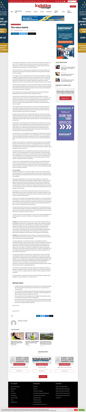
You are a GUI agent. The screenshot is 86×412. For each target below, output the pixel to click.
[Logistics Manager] (43, 6)
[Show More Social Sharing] (37, 34)
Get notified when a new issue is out (40, 404)
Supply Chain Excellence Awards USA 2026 (19, 367)
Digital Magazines (69, 12)
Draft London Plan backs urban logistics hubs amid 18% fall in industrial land (45, 343)
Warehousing (28, 11)
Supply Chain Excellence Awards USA (62, 388)
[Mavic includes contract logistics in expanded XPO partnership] (17, 336)
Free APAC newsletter (37, 402)
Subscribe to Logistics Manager (30, 1)
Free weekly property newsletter (39, 395)
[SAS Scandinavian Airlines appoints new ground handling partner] (58, 80)
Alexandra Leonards (18, 30)
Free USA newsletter (37, 397)
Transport (35, 11)
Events (63, 11)
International (49, 11)
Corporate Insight (56, 12)
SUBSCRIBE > (73, 6)
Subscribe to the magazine (38, 390)
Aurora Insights (14, 395)
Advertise (39, 1)
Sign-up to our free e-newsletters (17, 1)
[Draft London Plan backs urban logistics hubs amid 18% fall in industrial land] (46, 336)
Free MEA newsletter (37, 399)
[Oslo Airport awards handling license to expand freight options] (32, 336)
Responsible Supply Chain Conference (63, 395)
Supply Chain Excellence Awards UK (64, 367)
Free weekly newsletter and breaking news (41, 393)
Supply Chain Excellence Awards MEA (62, 390)
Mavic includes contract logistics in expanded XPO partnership (17, 343)
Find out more (19, 370)
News (12, 11)
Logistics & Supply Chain (18, 12)
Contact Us (44, 1)
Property (42, 11)
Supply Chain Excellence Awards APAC (63, 393)
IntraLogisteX (58, 397)
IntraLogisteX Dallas (42, 367)
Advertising (35, 386)
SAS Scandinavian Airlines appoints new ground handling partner (67, 80)
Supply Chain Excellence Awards (62, 386)
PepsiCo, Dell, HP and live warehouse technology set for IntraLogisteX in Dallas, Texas (68, 68)
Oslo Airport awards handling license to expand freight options (32, 343)
